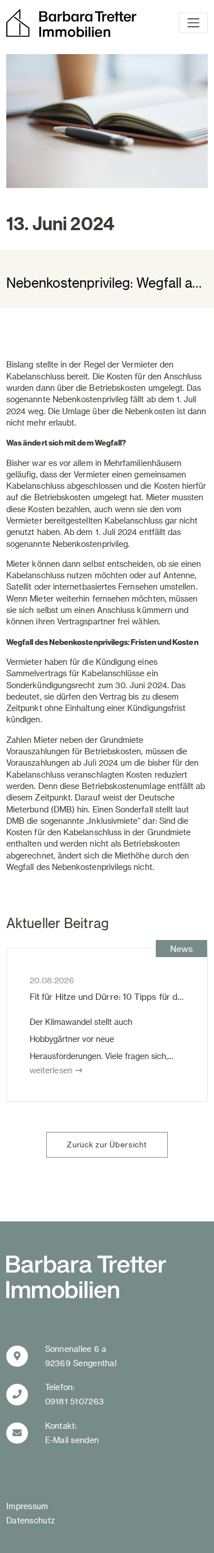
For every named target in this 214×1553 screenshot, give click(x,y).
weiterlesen (51, 1070)
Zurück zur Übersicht (107, 1144)
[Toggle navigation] (193, 23)
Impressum (27, 1506)
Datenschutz (30, 1520)
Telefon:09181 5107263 (74, 1394)
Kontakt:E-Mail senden (72, 1433)
